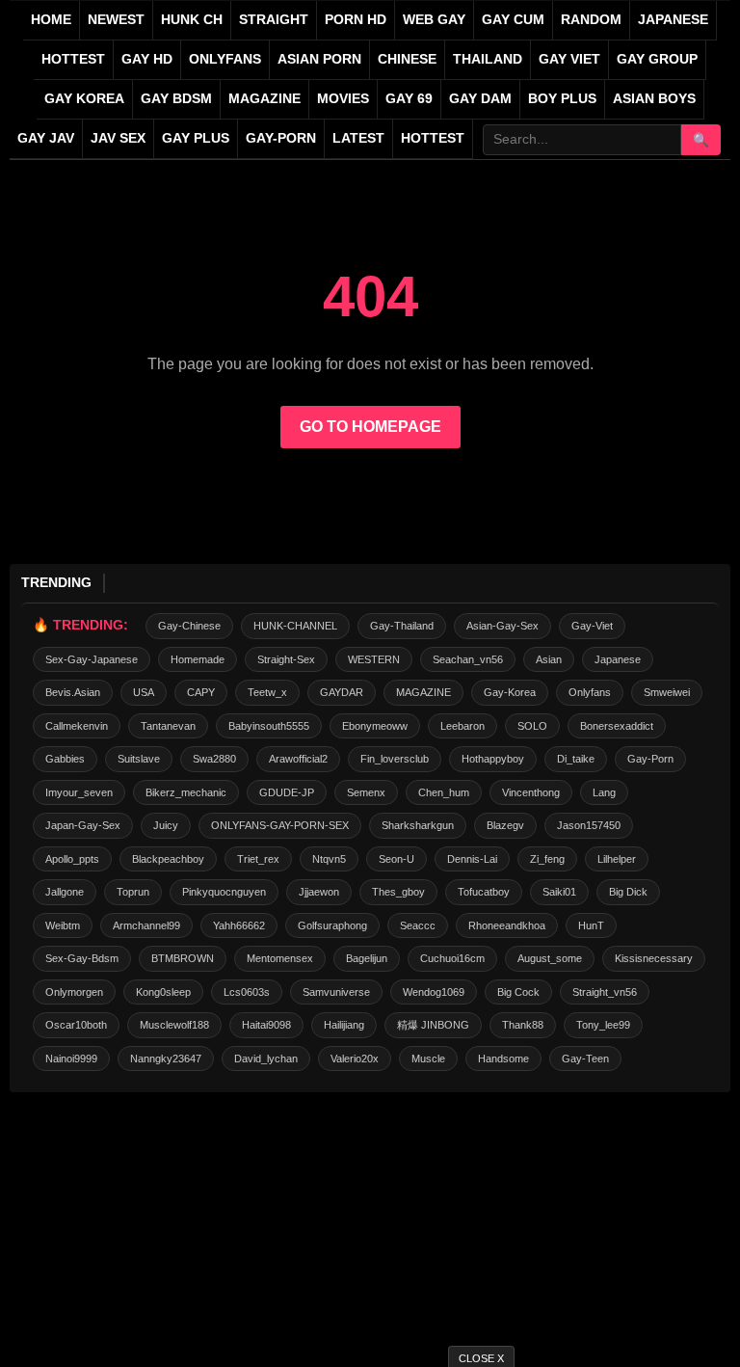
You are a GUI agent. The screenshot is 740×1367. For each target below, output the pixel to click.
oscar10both (76, 1025)
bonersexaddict (616, 726)
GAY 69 (409, 99)
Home (51, 20)
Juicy (165, 825)
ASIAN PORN (319, 59)
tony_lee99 (603, 1025)
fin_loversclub (394, 758)
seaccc (418, 925)
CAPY (201, 692)
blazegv (505, 825)
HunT (591, 925)
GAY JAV (45, 138)
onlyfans (589, 692)
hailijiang (344, 1025)
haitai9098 (266, 1025)
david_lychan (266, 1058)
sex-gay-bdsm (82, 958)
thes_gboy (398, 892)
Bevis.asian (72, 692)
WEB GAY (434, 20)
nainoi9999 (71, 1058)
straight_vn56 (604, 992)
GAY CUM (513, 20)
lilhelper (616, 859)
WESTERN (374, 659)
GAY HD (146, 59)
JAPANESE (673, 20)
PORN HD (355, 20)
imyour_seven (79, 792)
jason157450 (589, 825)
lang (604, 792)
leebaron (462, 726)
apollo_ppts (72, 859)
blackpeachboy (168, 859)
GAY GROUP (657, 59)
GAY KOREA (84, 99)
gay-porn (281, 138)
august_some (549, 958)
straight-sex (286, 659)
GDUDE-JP (286, 792)
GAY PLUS (195, 138)
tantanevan (168, 726)
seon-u (396, 859)
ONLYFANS (225, 59)
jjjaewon (319, 892)
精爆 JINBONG (433, 1025)
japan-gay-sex (82, 825)
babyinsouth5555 (268, 726)
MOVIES (343, 99)
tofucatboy (484, 892)
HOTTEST (73, 59)
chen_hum (443, 792)
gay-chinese (189, 625)
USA (143, 692)
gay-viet (592, 625)
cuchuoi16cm (452, 958)
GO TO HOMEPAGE (370, 426)
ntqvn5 (329, 859)
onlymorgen (74, 992)
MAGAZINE (264, 99)
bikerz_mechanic (185, 792)
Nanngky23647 (165, 1058)
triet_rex (258, 859)
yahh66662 (239, 925)
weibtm (62, 925)
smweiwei (667, 692)
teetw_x (267, 692)
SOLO (532, 726)
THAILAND (487, 59)
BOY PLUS (562, 99)
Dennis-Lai (472, 859)
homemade (198, 659)
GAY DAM (480, 99)
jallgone (64, 892)
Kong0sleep (163, 992)
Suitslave (139, 758)
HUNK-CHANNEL (295, 625)
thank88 (522, 1025)
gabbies (65, 758)
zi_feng (547, 859)
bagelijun (366, 958)
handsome (503, 1058)
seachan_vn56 (468, 659)
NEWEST (116, 20)
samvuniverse (336, 992)
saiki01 (559, 892)
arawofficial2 (298, 758)
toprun (133, 892)
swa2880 (214, 758)
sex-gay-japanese (91, 659)
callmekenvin (76, 726)
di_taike (576, 758)
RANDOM (591, 20)
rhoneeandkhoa (506, 925)
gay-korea (510, 692)
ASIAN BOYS (654, 99)
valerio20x (354, 1058)
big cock (518, 992)
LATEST (358, 138)
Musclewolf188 (174, 1025)
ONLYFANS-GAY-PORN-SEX (280, 825)
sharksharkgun (418, 825)
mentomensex (280, 958)
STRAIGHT (273, 20)
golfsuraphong (332, 925)
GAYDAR (341, 692)
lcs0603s (247, 992)
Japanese (618, 659)
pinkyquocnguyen (224, 892)
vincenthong (531, 792)
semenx (366, 792)
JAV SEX (118, 138)
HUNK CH (192, 20)
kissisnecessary (654, 958)
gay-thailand (402, 625)
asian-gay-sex (502, 625)
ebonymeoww (375, 726)
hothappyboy (493, 758)
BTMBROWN (182, 958)
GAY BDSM (176, 99)
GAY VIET (569, 59)
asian (549, 659)
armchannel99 (146, 925)
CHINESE (407, 59)
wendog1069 (433, 992)
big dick (628, 892)
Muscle (428, 1058)
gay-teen (585, 1058)
